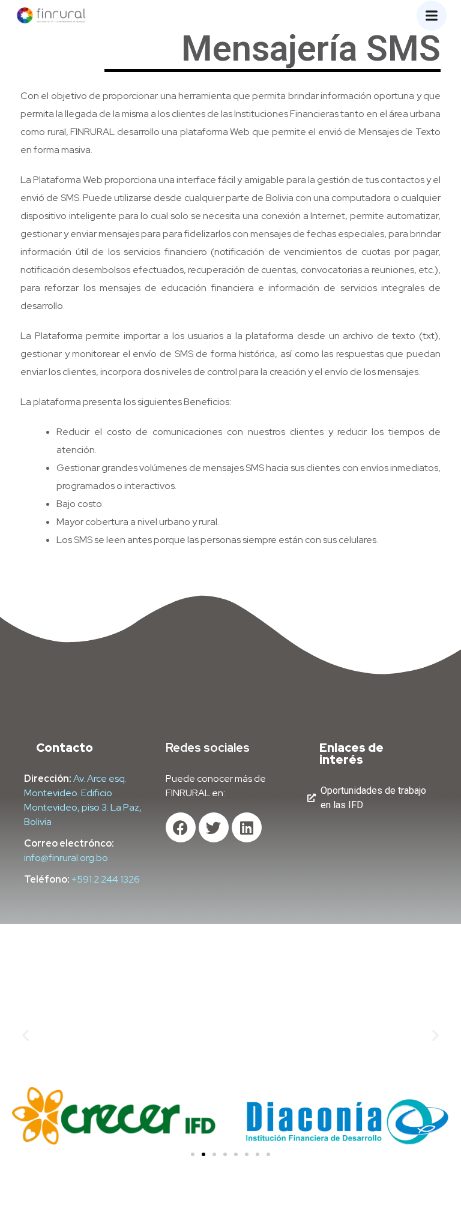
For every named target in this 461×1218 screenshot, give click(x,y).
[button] (25, 1034)
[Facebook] (181, 827)
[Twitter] (214, 827)
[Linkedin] (247, 827)
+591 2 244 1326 (105, 879)
